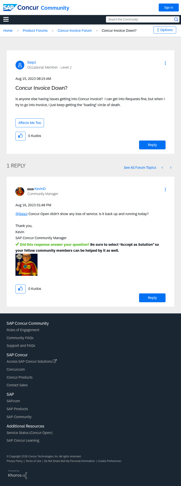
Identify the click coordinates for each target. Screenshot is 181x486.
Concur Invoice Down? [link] (119, 30)
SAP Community (19, 417)
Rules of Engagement (23, 330)
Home (8, 30)
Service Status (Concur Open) (29, 433)
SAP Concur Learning (23, 440)
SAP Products (17, 409)
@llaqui (21, 214)
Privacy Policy (15, 461)
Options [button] (166, 30)
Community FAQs (20, 338)
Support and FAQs (21, 345)
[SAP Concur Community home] (21, 7)
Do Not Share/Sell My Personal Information (69, 461)
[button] (165, 63)
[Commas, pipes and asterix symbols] (170, 167)
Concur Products (19, 377)
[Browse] (8, 19)
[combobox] (142, 19)
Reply (152, 145)
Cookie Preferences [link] (109, 461)
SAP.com (13, 401)
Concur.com (16, 369)
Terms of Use (33, 461)
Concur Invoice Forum (75, 30)
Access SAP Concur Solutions (30, 361)
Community (55, 8)
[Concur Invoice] (163, 167)
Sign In (168, 7)
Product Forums (35, 30)
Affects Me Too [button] (29, 123)
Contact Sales (17, 385)
